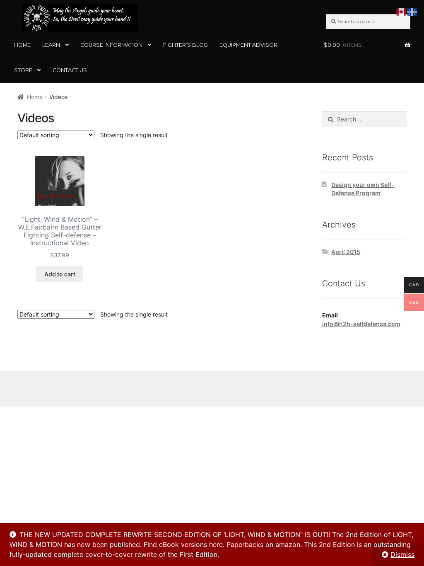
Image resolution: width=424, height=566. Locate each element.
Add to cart (59, 274)
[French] (412, 11)
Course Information (111, 45)
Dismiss (402, 554)
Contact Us (70, 70)
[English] (401, 11)
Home (22, 45)
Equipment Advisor (248, 45)
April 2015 (345, 251)
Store (23, 70)
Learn (51, 45)
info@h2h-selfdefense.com (361, 323)
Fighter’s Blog (185, 45)
